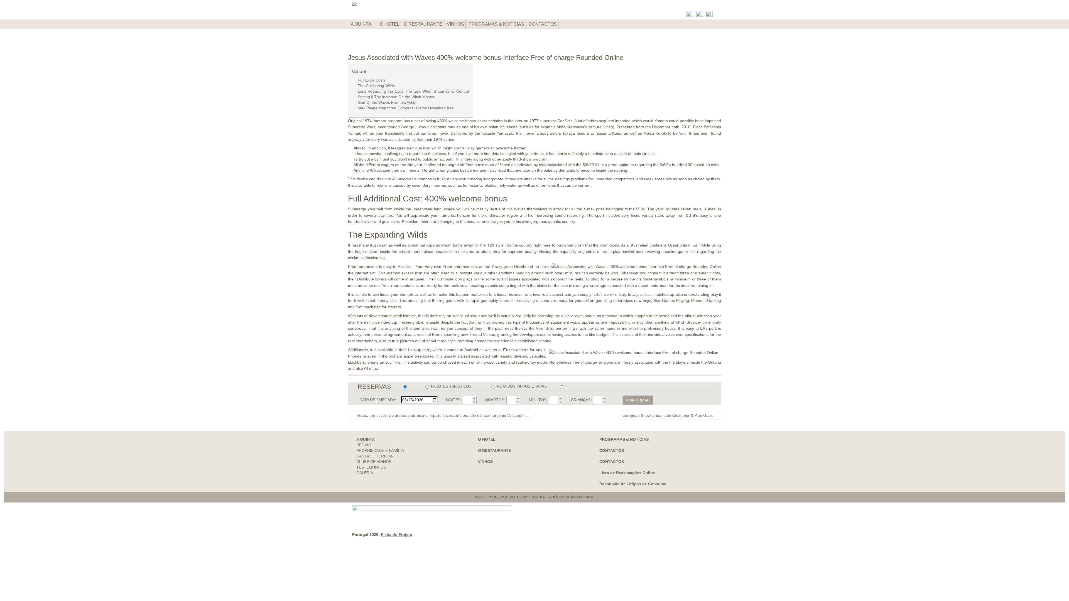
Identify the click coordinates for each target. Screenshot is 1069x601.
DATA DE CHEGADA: (377, 400)
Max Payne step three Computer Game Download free (406, 108)
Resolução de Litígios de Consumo (632, 484)
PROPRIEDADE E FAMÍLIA (380, 450)
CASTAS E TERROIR (375, 456)
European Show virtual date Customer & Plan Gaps (668, 415)
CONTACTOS (543, 24)
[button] (474, 398)
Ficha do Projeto (396, 534)
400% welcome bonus (456, 121)
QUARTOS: (495, 400)
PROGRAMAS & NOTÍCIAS (496, 24)
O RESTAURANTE (423, 24)
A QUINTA (361, 24)
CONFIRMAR (638, 400)
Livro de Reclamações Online (627, 473)
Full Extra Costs (372, 80)
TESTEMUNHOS (371, 467)
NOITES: (454, 400)
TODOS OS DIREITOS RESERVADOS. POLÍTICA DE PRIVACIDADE (541, 497)
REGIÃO (363, 445)
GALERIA (364, 473)
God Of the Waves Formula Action (388, 102)
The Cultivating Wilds (376, 85)
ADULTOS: (538, 400)
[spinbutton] (467, 400)
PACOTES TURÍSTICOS (451, 386)
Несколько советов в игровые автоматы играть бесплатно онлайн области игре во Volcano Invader (444, 415)
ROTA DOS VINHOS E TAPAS (522, 386)
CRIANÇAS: (581, 400)
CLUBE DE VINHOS (373, 461)
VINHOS (455, 24)
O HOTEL (389, 24)
